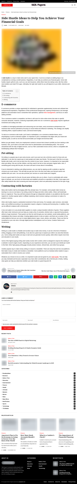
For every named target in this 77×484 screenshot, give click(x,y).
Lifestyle (39, 389)
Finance (7, 12)
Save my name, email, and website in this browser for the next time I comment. (20, 324)
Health (39, 387)
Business (39, 375)
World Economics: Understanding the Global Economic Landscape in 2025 (31, 363)
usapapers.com (22, 481)
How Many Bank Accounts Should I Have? (28, 437)
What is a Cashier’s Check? (47, 436)
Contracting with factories (11, 97)
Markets (39, 392)
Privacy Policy (72, 481)
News (39, 396)
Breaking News (39, 373)
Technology (39, 406)
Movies (39, 394)
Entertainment (39, 382)
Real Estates (39, 401)
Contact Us (51, 481)
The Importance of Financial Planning (66, 436)
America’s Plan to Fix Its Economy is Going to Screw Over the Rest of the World (10, 438)
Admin (5, 25)
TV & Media (39, 408)
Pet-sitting (6, 95)
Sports (39, 403)
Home (3, 12)
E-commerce (7, 93)
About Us (57, 481)
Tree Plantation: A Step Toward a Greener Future (23, 355)
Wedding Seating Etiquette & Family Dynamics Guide (24, 348)
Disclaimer (64, 481)
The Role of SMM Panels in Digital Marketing (22, 340)
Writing (6, 99)
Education (39, 380)
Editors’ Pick (11, 338)
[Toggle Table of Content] (16, 91)
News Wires (39, 399)
